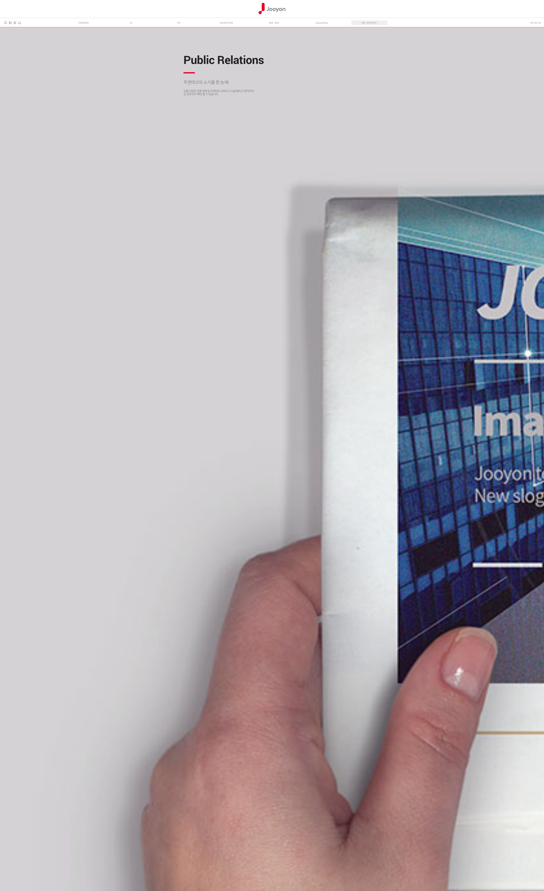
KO (531, 22)
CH (539, 22)
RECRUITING (226, 22)
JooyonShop (321, 22)
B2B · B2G (274, 22)
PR (178, 22)
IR (131, 22)
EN (535, 22)
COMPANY (83, 22)
